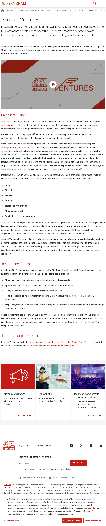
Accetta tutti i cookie (71, 521)
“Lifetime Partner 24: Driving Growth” (68, 342)
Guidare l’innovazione (63, 11)
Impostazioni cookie (11, 521)
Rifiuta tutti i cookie (93, 521)
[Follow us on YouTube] (101, 445)
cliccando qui (92, 508)
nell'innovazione (8, 125)
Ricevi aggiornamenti (64, 478)
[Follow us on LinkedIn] (71, 445)
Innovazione (80, 11)
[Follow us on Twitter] (81, 445)
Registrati (78, 462)
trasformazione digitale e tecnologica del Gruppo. (51, 346)
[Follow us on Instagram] (91, 445)
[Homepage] (2, 11)
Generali (7, 485)
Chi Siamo (11, 11)
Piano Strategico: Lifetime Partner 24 (34, 11)
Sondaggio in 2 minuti (34, 478)
